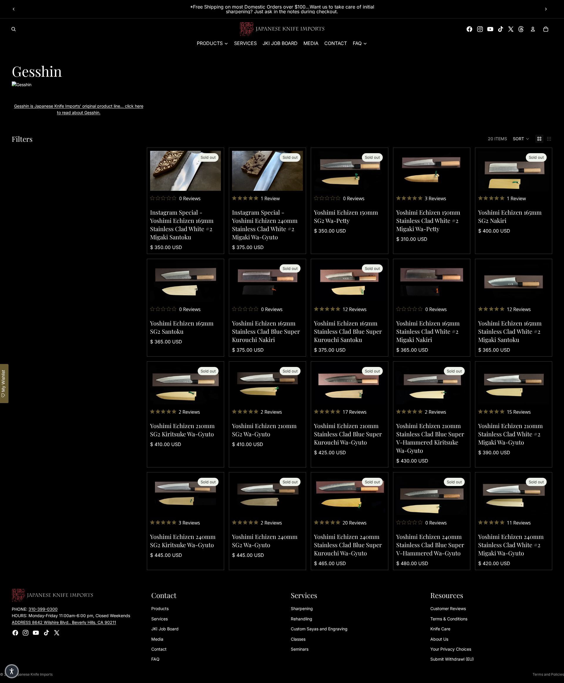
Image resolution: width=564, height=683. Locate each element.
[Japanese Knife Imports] (282, 29)
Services (159, 618)
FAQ (155, 659)
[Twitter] (510, 29)
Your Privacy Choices (450, 649)
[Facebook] (469, 29)
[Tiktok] (500, 29)
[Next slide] (545, 9)
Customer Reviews (448, 608)
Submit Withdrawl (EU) (452, 659)
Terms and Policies (548, 674)
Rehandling (301, 618)
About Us (439, 639)
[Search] (13, 29)
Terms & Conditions (448, 618)
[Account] (532, 29)
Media (157, 639)
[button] (521, 138)
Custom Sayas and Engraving (319, 628)
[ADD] (458, 181)
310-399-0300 (43, 609)
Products (160, 608)
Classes (298, 639)
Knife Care (440, 628)
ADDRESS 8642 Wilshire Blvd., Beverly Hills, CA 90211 (64, 622)
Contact (159, 649)
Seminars (299, 649)
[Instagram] (480, 29)
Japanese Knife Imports (33, 674)
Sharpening (302, 608)
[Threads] (521, 29)
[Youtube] (490, 29)
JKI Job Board (165, 628)
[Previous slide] (13, 9)
